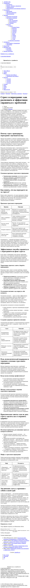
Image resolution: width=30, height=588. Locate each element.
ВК (4, 557)
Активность (6, 42)
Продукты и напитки (11, 18)
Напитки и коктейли (14, 40)
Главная (3, 93)
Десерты (14, 31)
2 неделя (8, 80)
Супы (13, 39)
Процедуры (6, 46)
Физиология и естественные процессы (16, 8)
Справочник (6, 3)
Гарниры (14, 30)
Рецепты (8, 24)
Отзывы (5, 84)
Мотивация (9, 11)
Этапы (5, 72)
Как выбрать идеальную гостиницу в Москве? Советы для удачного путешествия (16, 541)
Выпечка (14, 28)
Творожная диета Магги (12, 76)
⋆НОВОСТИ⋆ (7, 2)
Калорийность (12, 22)
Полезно (11, 23)
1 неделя (8, 78)
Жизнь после (6, 89)
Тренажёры (9, 44)
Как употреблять (13, 20)
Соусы (13, 38)
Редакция (5, 556)
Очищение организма (11, 16)
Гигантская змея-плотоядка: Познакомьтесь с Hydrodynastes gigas (15, 538)
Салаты (14, 36)
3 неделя (8, 81)
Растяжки (8, 48)
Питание (5, 15)
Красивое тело (7, 47)
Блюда (10, 26)
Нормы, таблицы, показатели (13, 6)
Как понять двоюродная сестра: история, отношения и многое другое (15, 546)
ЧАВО (5, 86)
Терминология (10, 7)
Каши (13, 34)
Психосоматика (10, 14)
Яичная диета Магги (11, 74)
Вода (4, 88)
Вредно (11, 19)
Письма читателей (8, 51)
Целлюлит (9, 50)
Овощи (14, 35)
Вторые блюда (15, 27)
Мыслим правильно (11, 12)
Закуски (14, 32)
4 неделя (8, 82)
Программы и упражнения (13, 43)
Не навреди (9, 4)
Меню (5, 73)
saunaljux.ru (17, 552)
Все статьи (6, 555)
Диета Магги (6, 70)
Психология (6, 10)
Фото (4, 85)
